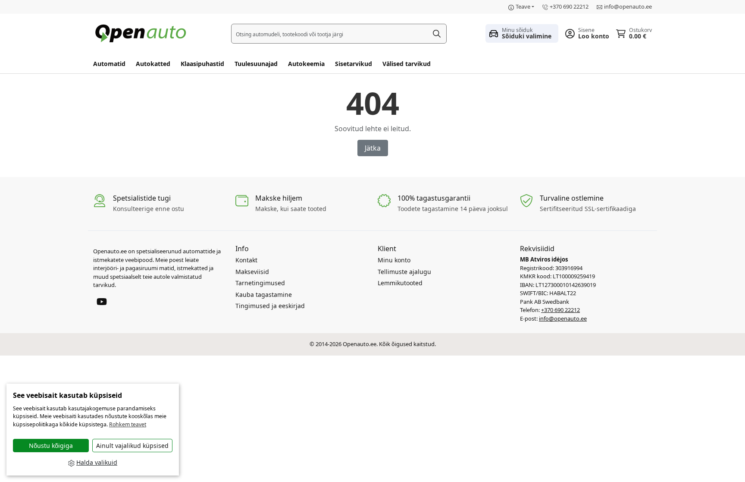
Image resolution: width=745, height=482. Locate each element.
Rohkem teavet (127, 424)
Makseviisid (252, 272)
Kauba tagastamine (263, 294)
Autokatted (153, 64)
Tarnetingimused (260, 283)
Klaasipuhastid (202, 64)
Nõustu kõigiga (51, 445)
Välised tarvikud (406, 64)
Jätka (373, 148)
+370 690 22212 (569, 6)
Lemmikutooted (400, 283)
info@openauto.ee (628, 6)
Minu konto (394, 260)
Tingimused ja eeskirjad (270, 306)
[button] (522, 33)
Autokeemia (306, 64)
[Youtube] (102, 301)
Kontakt (246, 260)
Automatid (109, 64)
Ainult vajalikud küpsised (132, 445)
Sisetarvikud (353, 64)
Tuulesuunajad (256, 64)
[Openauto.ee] (142, 32)
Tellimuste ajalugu (404, 272)
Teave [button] (523, 6)
